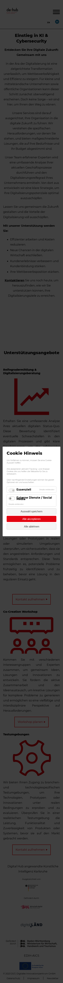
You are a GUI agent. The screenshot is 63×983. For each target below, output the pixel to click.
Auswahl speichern (31, 511)
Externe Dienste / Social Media (34, 498)
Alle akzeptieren (31, 519)
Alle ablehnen (31, 526)
